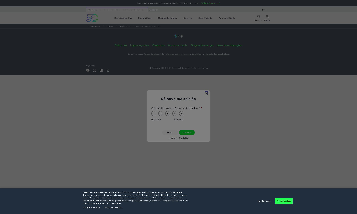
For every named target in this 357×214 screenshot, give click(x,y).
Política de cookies (113, 207)
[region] (178, 201)
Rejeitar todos (264, 201)
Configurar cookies (91, 207)
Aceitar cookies (284, 201)
